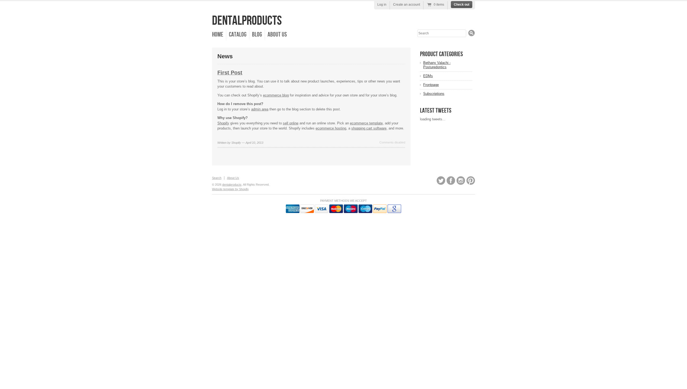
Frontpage (431, 85)
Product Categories (441, 54)
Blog (257, 34)
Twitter (441, 180)
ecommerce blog (276, 95)
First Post (229, 72)
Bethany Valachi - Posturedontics (437, 65)
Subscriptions (433, 94)
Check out (461, 4)
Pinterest (470, 180)
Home (217, 34)
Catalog (237, 34)
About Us (277, 34)
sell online (290, 123)
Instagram (460, 180)
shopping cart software (368, 128)
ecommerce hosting (331, 128)
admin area (259, 109)
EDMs (428, 76)
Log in (381, 4)
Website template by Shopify (230, 189)
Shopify (223, 123)
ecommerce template (366, 123)
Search (216, 177)
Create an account (406, 4)
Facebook (451, 180)
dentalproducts (247, 20)
